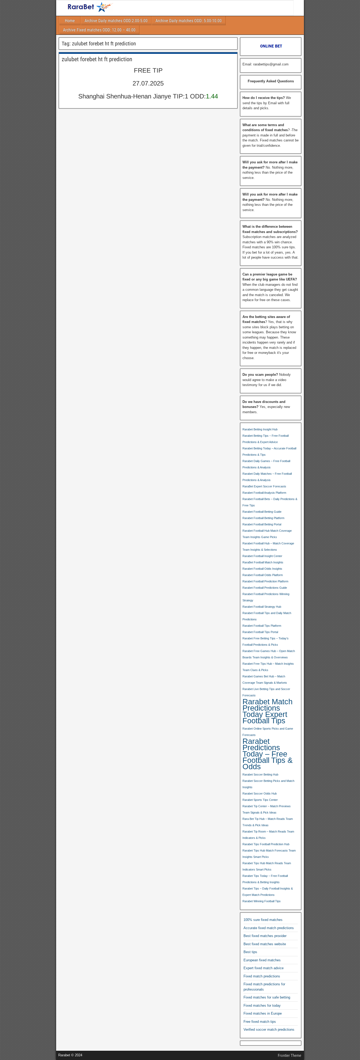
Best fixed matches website (265, 944)
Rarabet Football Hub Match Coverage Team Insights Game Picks (267, 534)
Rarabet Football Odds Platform (262, 575)
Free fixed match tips (260, 1022)
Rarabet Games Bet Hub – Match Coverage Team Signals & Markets (264, 679)
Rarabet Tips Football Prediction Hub (265, 844)
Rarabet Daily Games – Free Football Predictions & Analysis (266, 464)
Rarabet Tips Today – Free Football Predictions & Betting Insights (265, 879)
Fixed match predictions (262, 976)
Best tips (250, 952)
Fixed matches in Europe (263, 1013)
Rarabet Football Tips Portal (260, 632)
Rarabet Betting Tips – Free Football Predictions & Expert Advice (265, 439)
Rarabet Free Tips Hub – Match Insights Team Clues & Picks (268, 667)
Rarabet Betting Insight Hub (260, 429)
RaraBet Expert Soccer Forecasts (264, 486)
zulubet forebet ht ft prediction (97, 59)
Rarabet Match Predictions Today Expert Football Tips (267, 711)
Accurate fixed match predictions (269, 928)
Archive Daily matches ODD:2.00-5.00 (116, 20)
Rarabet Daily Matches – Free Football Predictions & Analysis (267, 477)
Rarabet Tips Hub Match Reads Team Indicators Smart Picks (266, 866)
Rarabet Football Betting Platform (263, 518)
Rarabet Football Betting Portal (261, 524)
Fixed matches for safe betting (267, 997)
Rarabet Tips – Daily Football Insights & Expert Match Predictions (267, 891)
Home (70, 20)
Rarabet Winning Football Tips (261, 901)
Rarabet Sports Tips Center (260, 799)
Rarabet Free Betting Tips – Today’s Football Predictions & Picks (265, 641)
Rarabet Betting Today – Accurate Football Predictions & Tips (269, 451)
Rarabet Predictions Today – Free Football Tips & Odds (267, 754)
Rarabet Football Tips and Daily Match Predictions (266, 616)
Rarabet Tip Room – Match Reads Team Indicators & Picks (268, 834)
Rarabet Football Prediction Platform (265, 581)
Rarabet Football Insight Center (262, 556)
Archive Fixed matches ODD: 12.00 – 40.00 (99, 29)
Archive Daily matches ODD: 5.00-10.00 (188, 20)
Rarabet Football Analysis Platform (264, 492)
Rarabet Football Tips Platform (261, 625)
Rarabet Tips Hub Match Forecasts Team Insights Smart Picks (269, 853)
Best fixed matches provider (265, 936)
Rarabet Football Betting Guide (261, 511)
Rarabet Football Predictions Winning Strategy (265, 597)
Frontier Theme (289, 1055)
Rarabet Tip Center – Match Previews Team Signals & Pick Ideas (266, 809)
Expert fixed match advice (264, 968)
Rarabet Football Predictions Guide (264, 587)
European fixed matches (262, 960)
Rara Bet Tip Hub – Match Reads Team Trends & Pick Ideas (267, 822)
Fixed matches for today (262, 1005)
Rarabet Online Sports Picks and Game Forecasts (267, 731)
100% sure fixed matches (263, 920)
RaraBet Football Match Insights (262, 562)
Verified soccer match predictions (269, 1030)
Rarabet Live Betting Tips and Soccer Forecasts (266, 692)
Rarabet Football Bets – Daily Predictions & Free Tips (269, 502)
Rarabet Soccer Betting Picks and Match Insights (268, 784)
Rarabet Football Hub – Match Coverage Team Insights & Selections (268, 546)
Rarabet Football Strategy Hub (261, 606)
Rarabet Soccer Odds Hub (259, 793)
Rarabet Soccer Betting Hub (260, 774)
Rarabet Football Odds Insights (262, 568)
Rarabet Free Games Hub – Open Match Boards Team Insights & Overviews (268, 654)
